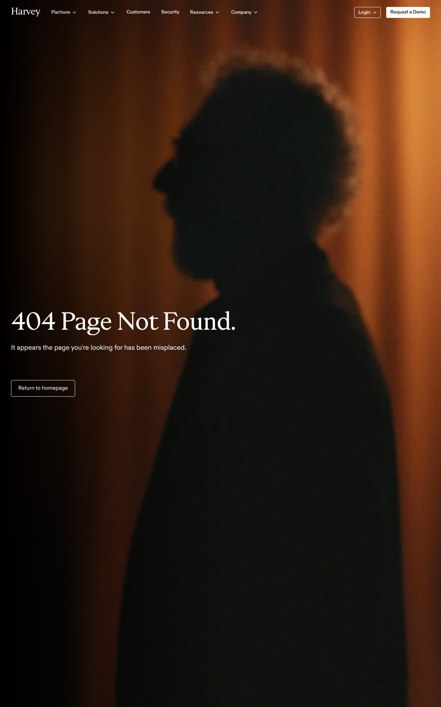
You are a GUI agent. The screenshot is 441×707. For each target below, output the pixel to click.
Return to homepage (43, 388)
